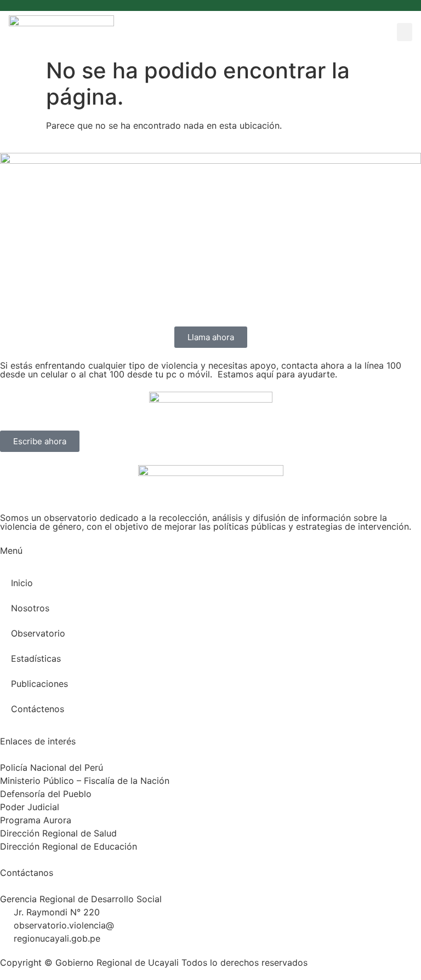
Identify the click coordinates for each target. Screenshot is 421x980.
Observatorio (38, 633)
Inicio (22, 582)
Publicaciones (39, 683)
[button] (404, 32)
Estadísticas (36, 658)
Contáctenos (37, 708)
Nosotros (30, 608)
